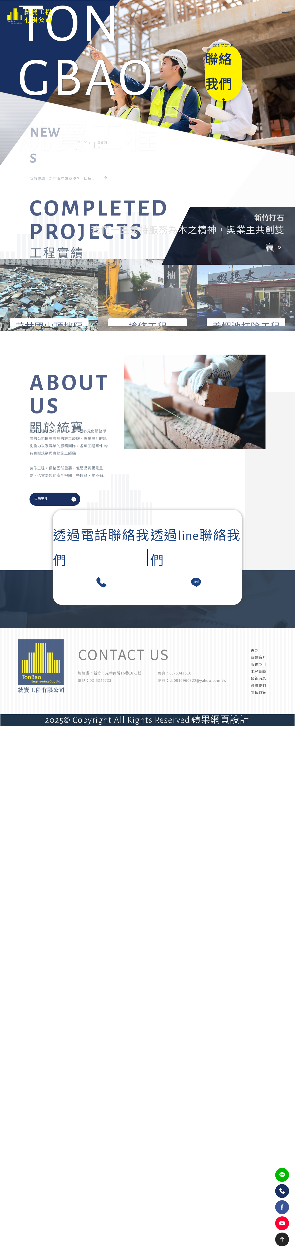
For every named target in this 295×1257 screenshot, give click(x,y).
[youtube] (282, 1223)
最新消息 (258, 678)
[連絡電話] (282, 1191)
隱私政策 (258, 692)
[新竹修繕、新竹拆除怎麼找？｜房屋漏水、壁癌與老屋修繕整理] (69, 166)
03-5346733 (101, 689)
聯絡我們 (258, 685)
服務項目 (258, 664)
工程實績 (258, 671)
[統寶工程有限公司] (46, 15)
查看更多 (41, 499)
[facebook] (282, 1207)
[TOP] (282, 1239)
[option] (147, 87)
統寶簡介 (258, 657)
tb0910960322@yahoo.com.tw (197, 689)
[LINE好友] (282, 1175)
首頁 (255, 650)
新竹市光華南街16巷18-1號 (117, 682)
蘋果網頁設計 (220, 720)
